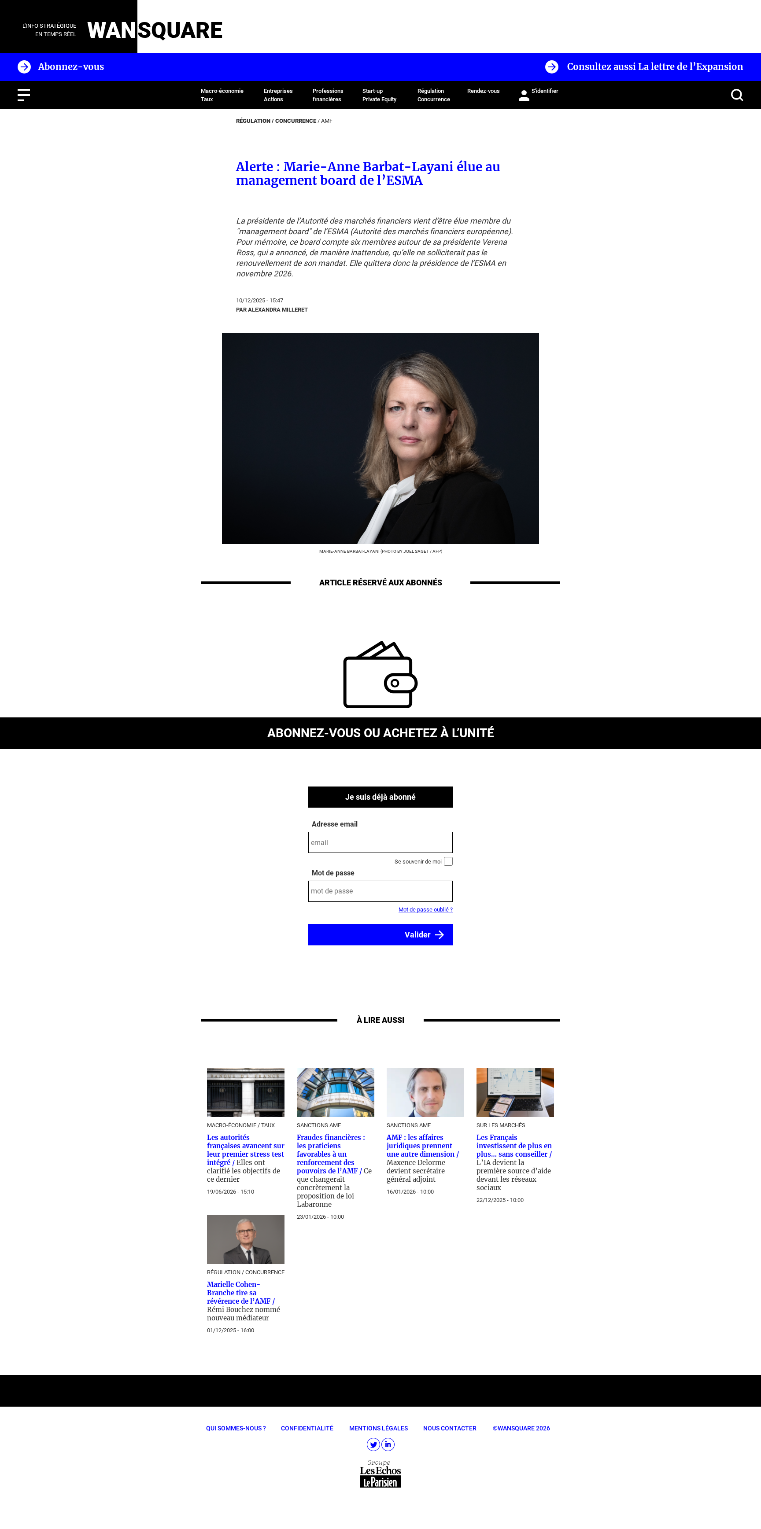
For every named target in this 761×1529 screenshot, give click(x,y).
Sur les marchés (501, 1125)
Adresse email (335, 824)
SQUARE (179, 30)
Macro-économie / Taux (241, 1125)
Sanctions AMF (319, 1125)
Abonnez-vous (71, 66)
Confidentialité (307, 1428)
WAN (111, 30)
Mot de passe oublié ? (426, 909)
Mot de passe (333, 873)
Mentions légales (378, 1428)
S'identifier (545, 91)
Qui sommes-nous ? (236, 1428)
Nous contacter (450, 1428)
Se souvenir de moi (418, 861)
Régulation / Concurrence (276, 121)
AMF (326, 121)
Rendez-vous (483, 91)
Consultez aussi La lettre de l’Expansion (655, 66)
